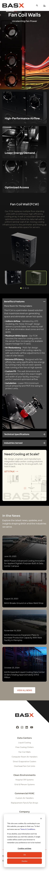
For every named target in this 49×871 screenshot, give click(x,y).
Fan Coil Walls (25, 752)
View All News (24, 690)
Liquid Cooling (24, 742)
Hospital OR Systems (24, 780)
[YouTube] (31, 727)
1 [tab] (21, 288)
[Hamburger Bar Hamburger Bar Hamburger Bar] (44, 6)
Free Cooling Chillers (24, 747)
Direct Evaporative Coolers (24, 761)
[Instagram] (22, 727)
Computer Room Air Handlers (24, 757)
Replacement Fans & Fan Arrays (24, 803)
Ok (24, 855)
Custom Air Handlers (25, 798)
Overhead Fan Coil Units (24, 766)
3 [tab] (25, 288)
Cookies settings (24, 848)
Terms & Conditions (27, 829)
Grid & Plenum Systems (24, 784)
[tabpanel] (36, 278)
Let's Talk (9, 471)
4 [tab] (28, 288)
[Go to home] (13, 5)
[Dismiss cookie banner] (41, 818)
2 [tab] (23, 288)
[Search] (37, 5)
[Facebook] (17, 727)
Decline (24, 861)
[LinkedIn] (26, 727)
